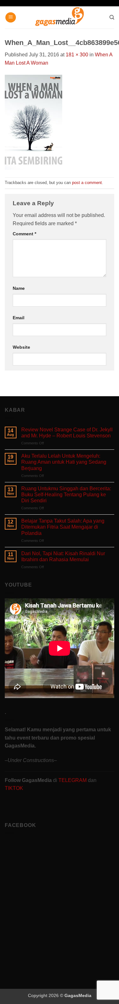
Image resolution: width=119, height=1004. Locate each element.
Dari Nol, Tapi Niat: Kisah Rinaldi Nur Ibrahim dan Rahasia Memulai (63, 556)
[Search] (111, 17)
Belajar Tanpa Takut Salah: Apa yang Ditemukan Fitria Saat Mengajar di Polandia (62, 527)
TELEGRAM (73, 780)
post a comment (87, 182)
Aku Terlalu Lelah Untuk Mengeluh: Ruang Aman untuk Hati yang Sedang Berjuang (63, 462)
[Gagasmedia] (59, 17)
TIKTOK (14, 788)
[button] (10, 17)
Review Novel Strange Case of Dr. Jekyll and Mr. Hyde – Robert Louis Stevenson (67, 432)
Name (19, 288)
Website (21, 347)
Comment (24, 233)
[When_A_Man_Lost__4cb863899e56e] (33, 121)
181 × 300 (77, 54)
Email (18, 317)
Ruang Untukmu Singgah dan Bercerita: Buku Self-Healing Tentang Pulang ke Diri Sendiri (66, 494)
